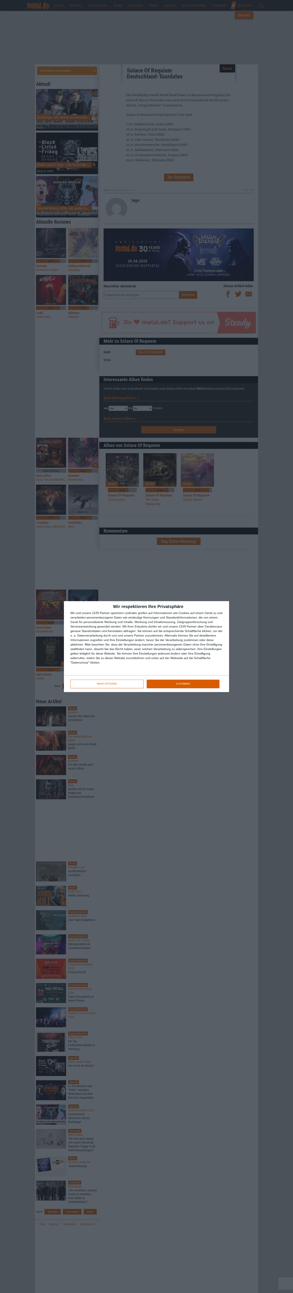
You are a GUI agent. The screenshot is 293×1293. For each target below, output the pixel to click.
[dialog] (146, 646)
